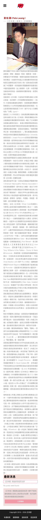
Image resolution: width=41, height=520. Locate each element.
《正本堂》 (27, 441)
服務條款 (16, 517)
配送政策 (34, 517)
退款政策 (25, 517)
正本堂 (29, 512)
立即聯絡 (20, 501)
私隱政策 (7, 517)
